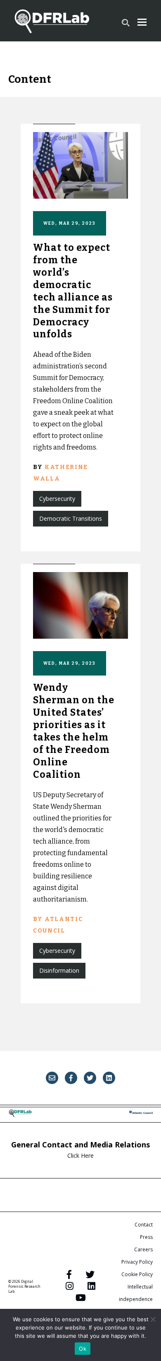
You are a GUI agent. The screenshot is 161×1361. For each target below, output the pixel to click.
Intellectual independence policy (136, 1299)
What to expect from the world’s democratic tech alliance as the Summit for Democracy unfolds (73, 291)
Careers (143, 1249)
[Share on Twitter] (90, 1078)
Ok (82, 1348)
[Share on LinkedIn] (109, 1078)
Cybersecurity (57, 499)
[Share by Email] (52, 1078)
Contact (144, 1224)
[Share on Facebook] (71, 1078)
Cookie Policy (137, 1274)
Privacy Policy (137, 1261)
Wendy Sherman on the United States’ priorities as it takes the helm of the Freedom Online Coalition (73, 731)
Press (146, 1237)
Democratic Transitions (70, 518)
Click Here (80, 1155)
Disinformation (59, 970)
